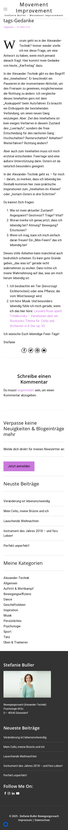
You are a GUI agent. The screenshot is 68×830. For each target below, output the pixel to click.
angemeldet (25, 390)
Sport (7, 631)
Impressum (25, 820)
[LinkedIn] (13, 793)
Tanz (6, 637)
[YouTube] (17, 793)
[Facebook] (5, 793)
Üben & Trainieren (15, 642)
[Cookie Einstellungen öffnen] (5, 826)
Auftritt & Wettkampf (18, 589)
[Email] (43, 350)
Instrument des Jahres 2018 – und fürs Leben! (33, 765)
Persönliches (12, 621)
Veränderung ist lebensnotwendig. (26, 501)
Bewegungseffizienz (17, 594)
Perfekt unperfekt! (16, 546)
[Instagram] (9, 793)
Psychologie (12, 626)
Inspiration (10, 610)
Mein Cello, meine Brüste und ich (26, 511)
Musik (7, 615)
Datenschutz (42, 820)
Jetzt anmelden (19, 466)
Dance (7, 599)
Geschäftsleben (14, 605)
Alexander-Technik (16, 578)
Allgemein (9, 27)
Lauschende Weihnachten (21, 521)
